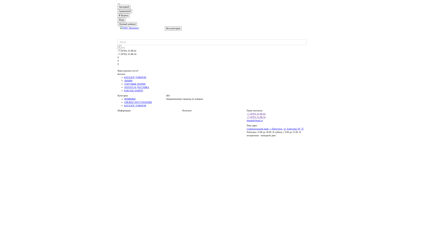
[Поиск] (123, 47)
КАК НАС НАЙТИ (133, 90)
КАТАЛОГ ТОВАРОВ (135, 77)
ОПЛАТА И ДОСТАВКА (136, 87)
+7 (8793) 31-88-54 (256, 117)
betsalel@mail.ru (255, 120)
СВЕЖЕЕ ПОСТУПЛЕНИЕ (138, 102)
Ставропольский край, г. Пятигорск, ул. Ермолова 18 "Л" (275, 129)
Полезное (187, 110)
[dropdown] (119, 3)
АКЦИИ (128, 81)
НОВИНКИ (129, 99)
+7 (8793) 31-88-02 (256, 114)
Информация (124, 110)
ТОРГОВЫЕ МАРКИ (134, 84)
